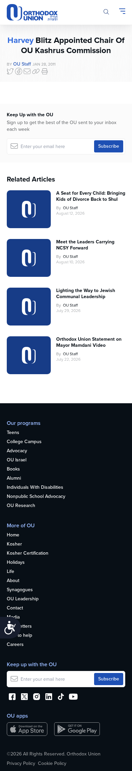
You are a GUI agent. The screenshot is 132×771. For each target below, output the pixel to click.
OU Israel (16, 460)
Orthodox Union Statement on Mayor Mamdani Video (89, 342)
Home (13, 535)
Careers (15, 645)
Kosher (14, 544)
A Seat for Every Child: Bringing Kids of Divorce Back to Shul (90, 196)
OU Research (21, 506)
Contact (15, 608)
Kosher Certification (27, 553)
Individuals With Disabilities (35, 487)
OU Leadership (23, 599)
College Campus (24, 442)
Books (13, 469)
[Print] (44, 71)
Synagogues (20, 590)
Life (10, 572)
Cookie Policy (52, 763)
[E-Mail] (27, 71)
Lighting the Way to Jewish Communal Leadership (85, 294)
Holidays (16, 562)
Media (13, 617)
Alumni (14, 478)
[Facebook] (18, 71)
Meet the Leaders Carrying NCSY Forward (85, 245)
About (13, 581)
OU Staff (22, 64)
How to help (19, 635)
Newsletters (19, 626)
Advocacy (17, 451)
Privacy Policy (21, 763)
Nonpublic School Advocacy (36, 496)
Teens (13, 433)
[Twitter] (10, 71)
